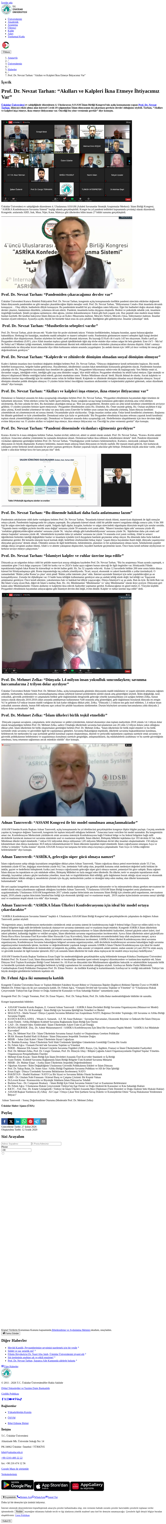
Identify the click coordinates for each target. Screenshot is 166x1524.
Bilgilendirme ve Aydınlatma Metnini (71, 1330)
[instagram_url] (7, 1399)
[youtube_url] (10, 1399)
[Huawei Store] (87, 1490)
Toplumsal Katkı (16, 36)
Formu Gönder (12, 1333)
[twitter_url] (5, 1399)
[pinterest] (30, 1121)
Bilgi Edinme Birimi (18, 1423)
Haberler (12, 69)
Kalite (11, 30)
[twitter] (11, 1121)
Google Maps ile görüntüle (15, 1468)
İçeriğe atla (6, 2)
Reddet (19, 1511)
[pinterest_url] (15, 1399)
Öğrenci (12, 27)
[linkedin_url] (18, 1399)
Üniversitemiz (15, 19)
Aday (10, 33)
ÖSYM (11, 1417)
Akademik (13, 22)
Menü (7, 52)
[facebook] (4, 1121)
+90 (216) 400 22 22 (12, 1457)
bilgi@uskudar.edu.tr (12, 1452)
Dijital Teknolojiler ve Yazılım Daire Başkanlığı (25, 1388)
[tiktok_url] (20, 1399)
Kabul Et (7, 1521)
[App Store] (52, 1490)
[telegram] (37, 1121)
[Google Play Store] (17, 1490)
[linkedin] (17, 1121)
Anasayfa (13, 57)
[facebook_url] (2, 1399)
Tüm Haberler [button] (11, 1366)
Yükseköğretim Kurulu (19, 1412)
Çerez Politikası (22, 1515)
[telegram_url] (13, 1399)
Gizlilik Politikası (10, 1393)
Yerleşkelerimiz (9, 1474)
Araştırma (13, 25)
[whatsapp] (24, 1121)
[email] (43, 1121)
